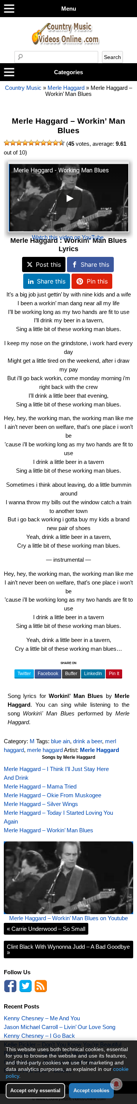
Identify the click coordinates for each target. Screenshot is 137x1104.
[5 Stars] (31, 143)
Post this (48, 264)
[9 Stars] (56, 143)
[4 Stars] (25, 143)
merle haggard (45, 750)
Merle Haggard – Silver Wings (41, 804)
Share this (95, 264)
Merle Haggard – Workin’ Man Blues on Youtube (68, 918)
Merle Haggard (66, 87)
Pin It (114, 673)
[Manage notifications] (116, 1084)
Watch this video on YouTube (68, 237)
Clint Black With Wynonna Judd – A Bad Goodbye (68, 949)
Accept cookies (91, 1090)
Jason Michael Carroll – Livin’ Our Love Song (59, 1027)
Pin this (97, 281)
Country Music (23, 87)
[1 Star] (7, 143)
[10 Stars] (62, 143)
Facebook (48, 673)
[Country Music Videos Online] (68, 49)
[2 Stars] (13, 143)
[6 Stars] (37, 143)
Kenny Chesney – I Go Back (39, 1035)
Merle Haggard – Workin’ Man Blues (68, 125)
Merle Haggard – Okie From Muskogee (52, 795)
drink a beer (87, 741)
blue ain (60, 741)
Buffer (71, 673)
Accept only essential (35, 1090)
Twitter (24, 673)
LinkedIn (93, 673)
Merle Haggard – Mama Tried (40, 786)
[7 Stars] (43, 143)
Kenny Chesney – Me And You (42, 1018)
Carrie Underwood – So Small (46, 929)
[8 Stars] (49, 143)
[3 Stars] (19, 143)
